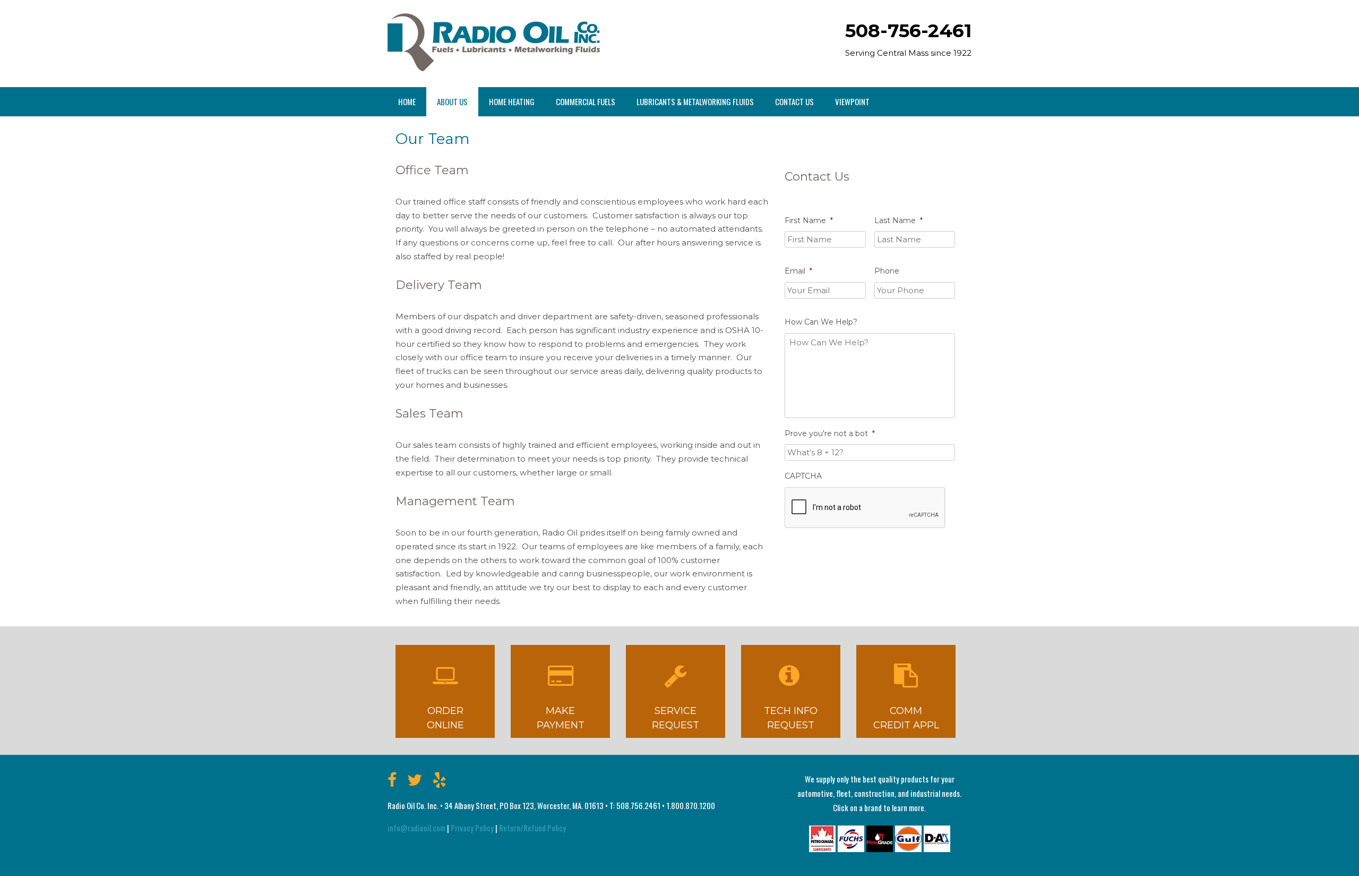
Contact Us (794, 101)
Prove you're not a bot (830, 433)
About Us (452, 101)
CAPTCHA (803, 476)
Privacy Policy (472, 828)
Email (798, 271)
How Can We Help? (821, 322)
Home (407, 101)
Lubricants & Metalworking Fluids (695, 101)
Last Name (898, 220)
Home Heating (512, 101)
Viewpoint (852, 101)
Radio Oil (494, 42)
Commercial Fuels (585, 101)
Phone (886, 271)
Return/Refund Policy (532, 828)
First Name (809, 220)
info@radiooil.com (416, 828)
